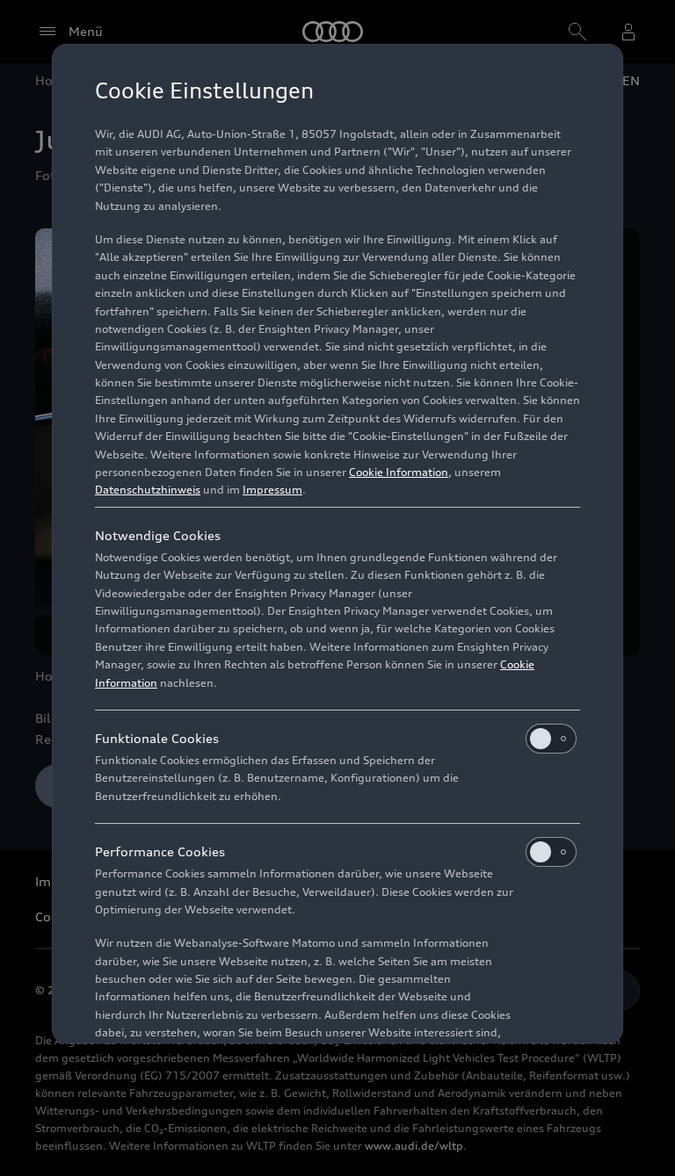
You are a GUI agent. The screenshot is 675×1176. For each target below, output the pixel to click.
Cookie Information (398, 472)
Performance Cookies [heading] (160, 851)
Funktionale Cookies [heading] (157, 738)
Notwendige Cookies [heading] (158, 535)
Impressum (272, 489)
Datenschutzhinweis (147, 489)
